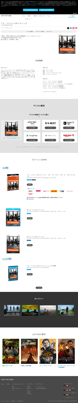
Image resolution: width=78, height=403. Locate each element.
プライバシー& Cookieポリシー (33, 2)
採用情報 (28, 392)
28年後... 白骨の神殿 (26, 365)
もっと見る (39, 287)
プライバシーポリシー (5, 401)
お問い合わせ (29, 393)
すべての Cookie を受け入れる (30, 10)
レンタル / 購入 (32, 127)
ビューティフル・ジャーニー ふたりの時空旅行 (66, 366)
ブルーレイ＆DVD (40, 31)
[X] (64, 390)
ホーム (24, 16)
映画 (29, 16)
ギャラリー (49, 31)
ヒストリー (29, 390)
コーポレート (28, 19)
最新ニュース (29, 388)
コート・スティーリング (45, 365)
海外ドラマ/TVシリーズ (16, 388)
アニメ (48, 16)
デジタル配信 (30, 31)
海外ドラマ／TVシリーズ (39, 16)
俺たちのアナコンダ (7, 365)
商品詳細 (29, 184)
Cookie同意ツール (20, 401)
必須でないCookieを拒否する (46, 10)
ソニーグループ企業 (39, 5)
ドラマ (11, 27)
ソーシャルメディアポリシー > (70, 397)
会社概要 (28, 386)
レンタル (50, 127)
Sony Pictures (30, 5)
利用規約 (13, 401)
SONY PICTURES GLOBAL (41, 388)
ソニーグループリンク (40, 386)
